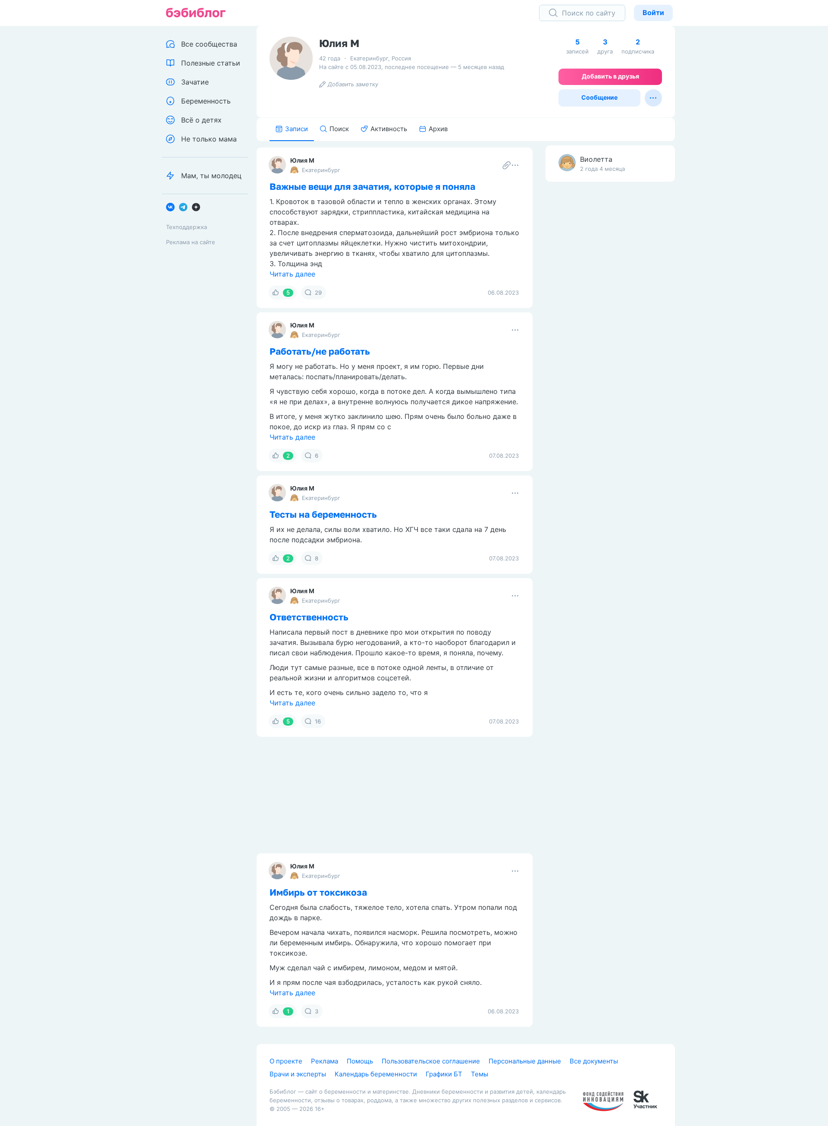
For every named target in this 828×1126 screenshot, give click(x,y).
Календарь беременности (376, 1074)
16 (318, 721)
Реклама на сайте (190, 242)
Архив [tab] (438, 129)
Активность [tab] (388, 129)
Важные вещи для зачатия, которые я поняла (372, 186)
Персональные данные (525, 1061)
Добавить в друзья (610, 76)
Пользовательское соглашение (431, 1061)
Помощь (360, 1061)
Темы (479, 1074)
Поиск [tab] (339, 129)
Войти (653, 12)
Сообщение (599, 97)
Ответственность (309, 617)
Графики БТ (444, 1074)
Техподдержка (186, 226)
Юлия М (302, 160)
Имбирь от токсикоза (318, 892)
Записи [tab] (296, 129)
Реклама (324, 1061)
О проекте (286, 1061)
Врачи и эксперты (298, 1074)
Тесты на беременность (323, 514)
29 (318, 292)
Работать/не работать (320, 351)
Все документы (594, 1061)
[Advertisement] (610, 324)
